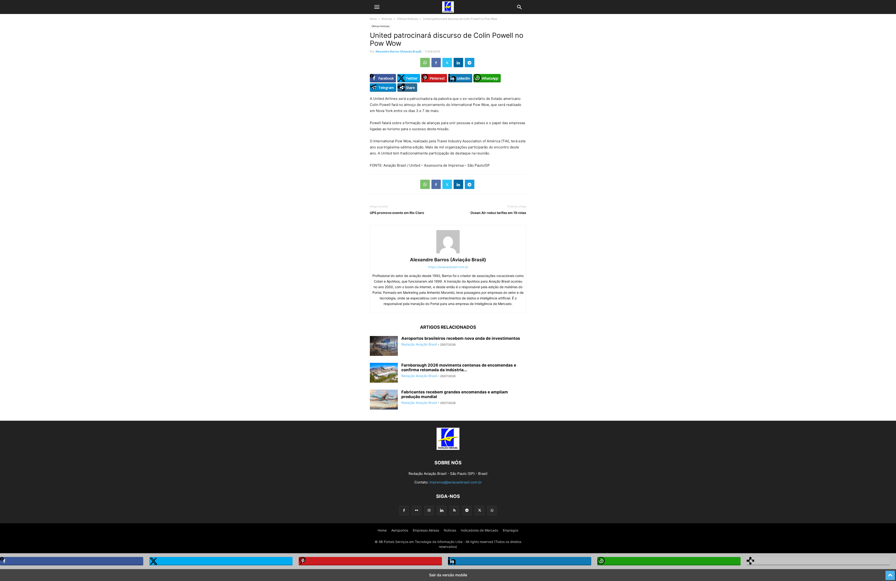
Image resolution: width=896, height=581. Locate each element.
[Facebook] (436, 62)
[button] (377, 7)
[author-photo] (448, 253)
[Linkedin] (458, 62)
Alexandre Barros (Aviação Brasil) (398, 51)
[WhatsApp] (425, 62)
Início (373, 19)
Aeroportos (399, 530)
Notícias (387, 19)
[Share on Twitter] (221, 561)
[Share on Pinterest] (370, 561)
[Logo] (448, 448)
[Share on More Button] (818, 561)
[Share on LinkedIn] (519, 561)
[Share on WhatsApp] (669, 561)
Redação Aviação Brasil (419, 344)
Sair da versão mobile (448, 575)
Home (382, 530)
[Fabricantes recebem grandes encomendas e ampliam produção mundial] (384, 400)
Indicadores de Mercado (479, 530)
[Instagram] (429, 510)
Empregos (510, 530)
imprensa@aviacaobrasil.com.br (455, 482)
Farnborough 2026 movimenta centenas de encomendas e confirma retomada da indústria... (458, 367)
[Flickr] (416, 510)
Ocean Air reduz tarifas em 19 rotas (498, 213)
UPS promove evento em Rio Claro (397, 213)
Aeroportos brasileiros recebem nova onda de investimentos (460, 338)
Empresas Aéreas (426, 530)
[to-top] (890, 573)
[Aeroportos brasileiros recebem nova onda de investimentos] (384, 346)
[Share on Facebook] (71, 561)
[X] (447, 62)
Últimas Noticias (407, 19)
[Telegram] (469, 62)
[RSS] (454, 510)
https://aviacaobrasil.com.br (448, 267)
